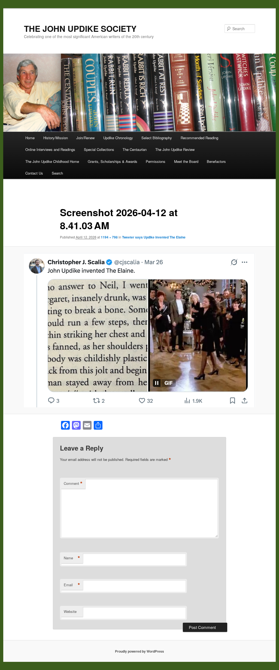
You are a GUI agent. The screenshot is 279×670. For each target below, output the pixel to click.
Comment (73, 483)
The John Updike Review (175, 149)
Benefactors (216, 161)
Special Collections (99, 149)
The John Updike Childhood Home (52, 161)
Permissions (155, 161)
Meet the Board (186, 161)
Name (72, 558)
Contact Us (34, 173)
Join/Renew (85, 137)
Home (30, 137)
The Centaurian (135, 149)
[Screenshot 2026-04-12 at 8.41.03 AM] (139, 330)
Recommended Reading (199, 137)
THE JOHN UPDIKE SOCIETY (80, 28)
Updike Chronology (118, 137)
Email (72, 585)
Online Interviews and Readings (50, 149)
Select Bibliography (156, 137)
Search (57, 173)
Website (70, 611)
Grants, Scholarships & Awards (112, 161)
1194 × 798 (109, 237)
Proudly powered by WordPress (139, 651)
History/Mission (55, 137)
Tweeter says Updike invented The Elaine (154, 237)
